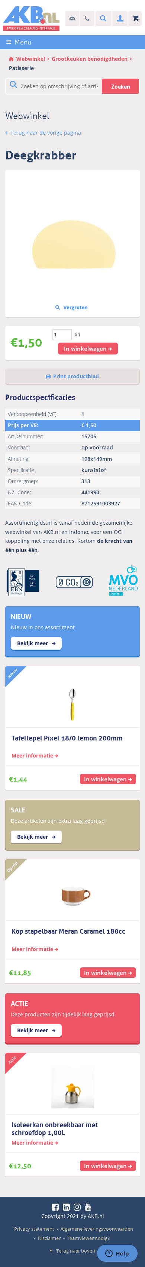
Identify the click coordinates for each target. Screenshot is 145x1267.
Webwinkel (30, 58)
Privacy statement (34, 1228)
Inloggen (119, 18)
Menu (22, 42)
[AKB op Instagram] (78, 1207)
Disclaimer (49, 1238)
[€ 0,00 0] (135, 18)
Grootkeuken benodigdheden (90, 58)
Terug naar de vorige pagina (45, 132)
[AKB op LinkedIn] (67, 1207)
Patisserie (21, 68)
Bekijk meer (33, 643)
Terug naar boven (75, 1250)
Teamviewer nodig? (88, 1238)
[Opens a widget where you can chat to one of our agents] (117, 1254)
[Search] (102, 18)
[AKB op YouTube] (89, 1207)
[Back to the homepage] (31, 19)
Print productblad (76, 376)
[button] (88, 348)
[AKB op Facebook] (56, 1207)
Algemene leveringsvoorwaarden (97, 1228)
